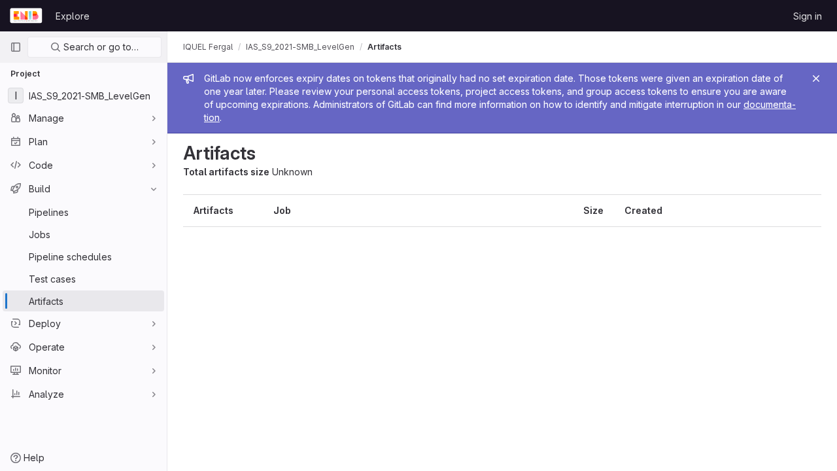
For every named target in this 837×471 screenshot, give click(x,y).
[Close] (816, 78)
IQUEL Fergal (208, 47)
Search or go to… (100, 46)
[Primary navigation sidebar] (15, 47)
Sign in (807, 16)
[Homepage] (26, 15)
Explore (73, 16)
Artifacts (384, 47)
